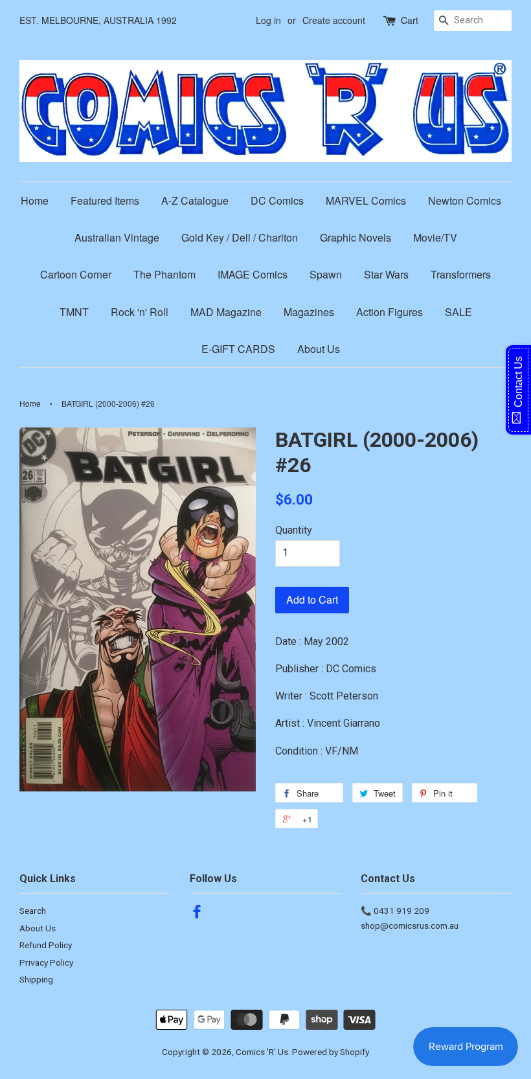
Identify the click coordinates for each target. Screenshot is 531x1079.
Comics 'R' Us (262, 1052)
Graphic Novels (355, 237)
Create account (333, 20)
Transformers (461, 274)
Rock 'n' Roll (139, 311)
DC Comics (277, 200)
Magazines (309, 311)
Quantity (293, 530)
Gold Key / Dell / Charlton (239, 237)
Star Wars (386, 274)
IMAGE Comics (253, 274)
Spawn (326, 274)
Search (32, 910)
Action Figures (389, 311)
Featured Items (105, 200)
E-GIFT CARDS (238, 348)
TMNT (74, 311)
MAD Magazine (226, 311)
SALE (458, 311)
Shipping (36, 979)
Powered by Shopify (330, 1052)
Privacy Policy (46, 962)
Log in (268, 20)
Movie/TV (435, 237)
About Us (318, 348)
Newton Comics (464, 200)
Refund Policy (45, 945)
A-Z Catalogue (195, 200)
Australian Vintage (116, 237)
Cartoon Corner (75, 274)
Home (35, 200)
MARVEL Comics (366, 200)
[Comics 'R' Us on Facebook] (197, 914)
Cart (409, 20)
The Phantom (164, 274)
